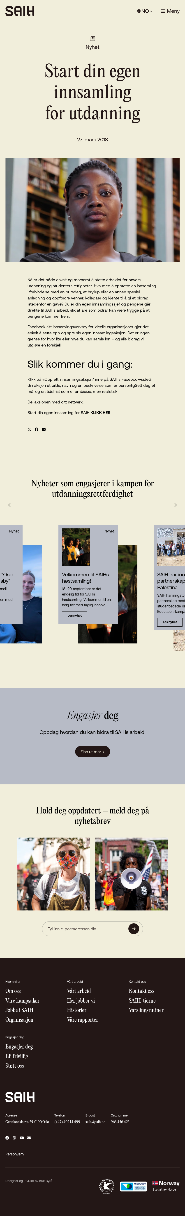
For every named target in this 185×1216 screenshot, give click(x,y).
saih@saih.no (95, 1122)
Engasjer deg (19, 1047)
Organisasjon (19, 1020)
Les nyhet (75, 615)
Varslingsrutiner (146, 1011)
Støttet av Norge (164, 1189)
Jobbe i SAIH (19, 1011)
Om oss (13, 991)
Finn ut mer (93, 751)
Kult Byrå (45, 1181)
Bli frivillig (16, 1057)
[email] (44, 429)
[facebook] (36, 429)
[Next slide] (174, 505)
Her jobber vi (81, 1001)
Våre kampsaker (22, 1001)
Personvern (14, 1154)
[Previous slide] (10, 505)
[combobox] (144, 11)
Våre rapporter (82, 1020)
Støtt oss (14, 1066)
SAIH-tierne (142, 1001)
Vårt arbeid (79, 991)
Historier (76, 1011)
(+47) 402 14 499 (67, 1122)
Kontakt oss (141, 991)
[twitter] (29, 429)
